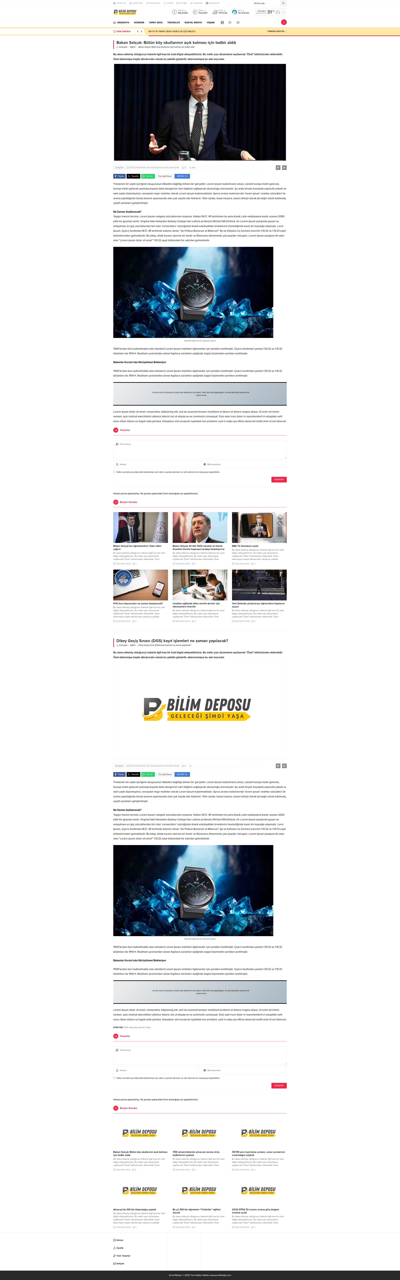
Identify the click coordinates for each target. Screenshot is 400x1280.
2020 (126, 1027)
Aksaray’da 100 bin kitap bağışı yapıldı (134, 1209)
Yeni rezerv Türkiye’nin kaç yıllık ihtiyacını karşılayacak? (177, 31)
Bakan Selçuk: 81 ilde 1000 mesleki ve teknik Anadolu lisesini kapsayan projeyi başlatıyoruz (199, 547)
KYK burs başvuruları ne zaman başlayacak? (138, 603)
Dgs (135, 1027)
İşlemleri (141, 1027)
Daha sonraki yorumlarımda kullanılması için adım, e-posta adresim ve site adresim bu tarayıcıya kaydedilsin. (168, 472)
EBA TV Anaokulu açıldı (245, 546)
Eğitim (133, 47)
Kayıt (148, 1027)
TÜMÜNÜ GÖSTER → (277, 31)
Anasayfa (123, 47)
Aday (131, 1027)
